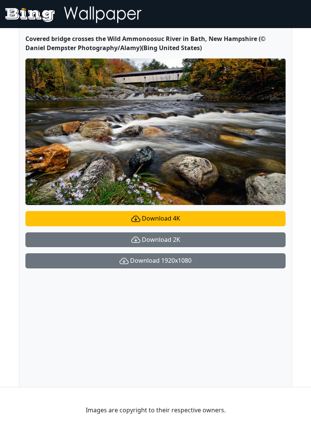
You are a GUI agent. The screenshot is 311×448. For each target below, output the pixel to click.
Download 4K (160, 218)
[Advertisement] (155, 327)
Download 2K (160, 239)
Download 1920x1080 (160, 260)
